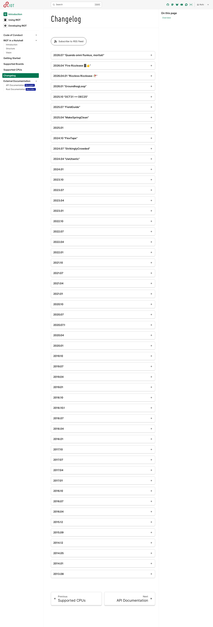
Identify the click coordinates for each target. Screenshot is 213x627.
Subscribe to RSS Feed (71, 41)
